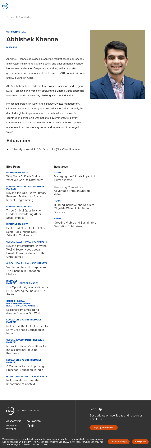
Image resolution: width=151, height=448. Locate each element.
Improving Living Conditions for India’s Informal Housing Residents (26, 350)
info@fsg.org (11, 429)
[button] (147, 5)
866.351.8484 (11, 425)
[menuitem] (28, 427)
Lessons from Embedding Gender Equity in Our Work (23, 311)
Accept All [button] (140, 441)
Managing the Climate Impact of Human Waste (74, 178)
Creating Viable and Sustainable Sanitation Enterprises (75, 224)
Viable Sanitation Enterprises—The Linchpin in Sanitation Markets (26, 271)
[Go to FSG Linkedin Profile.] (32, 425)
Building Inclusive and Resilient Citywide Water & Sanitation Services (74, 208)
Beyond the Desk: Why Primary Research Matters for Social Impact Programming (26, 196)
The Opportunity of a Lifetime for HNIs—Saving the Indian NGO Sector (27, 291)
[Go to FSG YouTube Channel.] (28, 425)
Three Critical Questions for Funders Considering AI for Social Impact (24, 214)
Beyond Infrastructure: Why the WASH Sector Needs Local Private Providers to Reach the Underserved (26, 251)
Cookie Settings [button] (119, 441)
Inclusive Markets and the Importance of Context (22, 382)
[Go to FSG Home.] (14, 6)
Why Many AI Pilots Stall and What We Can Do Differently (24, 178)
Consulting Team (16, 31)
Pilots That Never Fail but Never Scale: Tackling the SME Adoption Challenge (26, 232)
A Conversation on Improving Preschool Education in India (25, 368)
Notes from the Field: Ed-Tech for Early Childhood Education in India (27, 329)
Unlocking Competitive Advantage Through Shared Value (72, 191)
